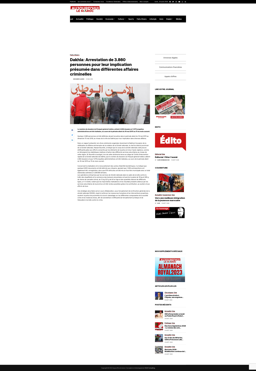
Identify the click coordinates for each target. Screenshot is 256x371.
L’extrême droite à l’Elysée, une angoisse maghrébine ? (173, 297)
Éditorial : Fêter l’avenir (166, 157)
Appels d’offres (170, 76)
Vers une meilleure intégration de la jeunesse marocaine (170, 199)
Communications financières (170, 67)
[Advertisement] (114, 208)
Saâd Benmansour (163, 160)
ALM (158, 203)
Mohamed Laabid (78, 79)
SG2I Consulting (150, 368)
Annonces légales (170, 58)
